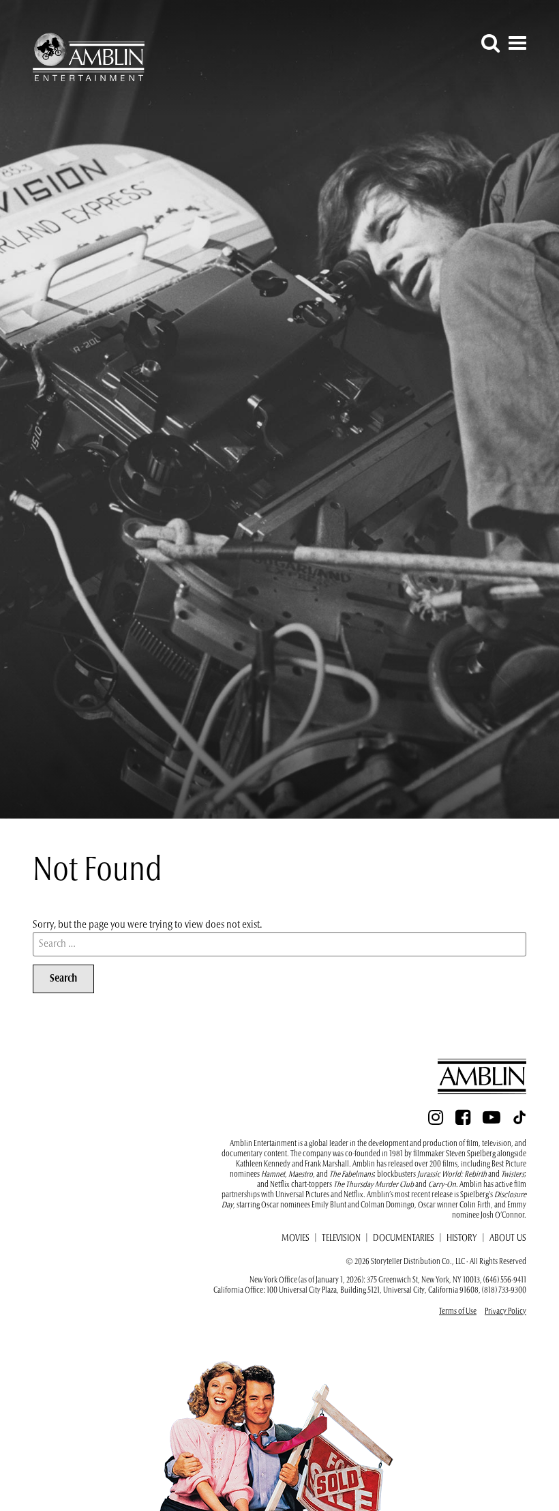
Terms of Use (458, 1312)
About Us (507, 1239)
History (462, 1239)
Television (341, 1239)
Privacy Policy (505, 1312)
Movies (295, 1239)
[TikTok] (519, 1121)
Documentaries (403, 1239)
